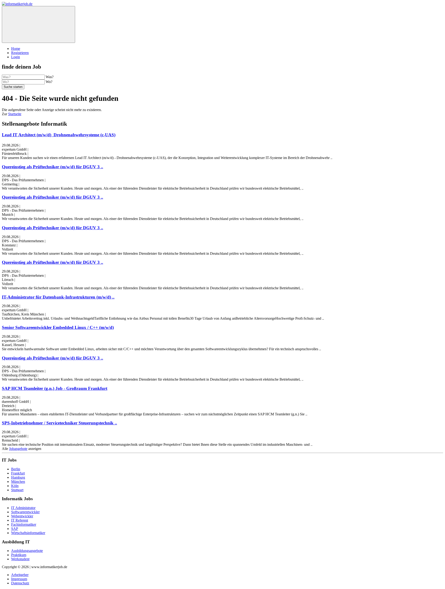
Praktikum (18, 555)
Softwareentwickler (25, 512)
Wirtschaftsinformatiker (28, 533)
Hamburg (18, 477)
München (18, 482)
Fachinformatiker (23, 524)
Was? (50, 77)
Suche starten (13, 87)
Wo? (49, 82)
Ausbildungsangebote (27, 551)
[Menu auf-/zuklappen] (38, 24)
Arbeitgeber (20, 575)
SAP (14, 529)
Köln (15, 486)
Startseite (14, 114)
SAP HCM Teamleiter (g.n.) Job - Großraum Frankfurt (54, 388)
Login (15, 57)
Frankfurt (18, 473)
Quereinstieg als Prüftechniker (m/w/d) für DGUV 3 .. (52, 166)
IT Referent (19, 520)
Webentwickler (22, 516)
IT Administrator (23, 508)
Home (15, 49)
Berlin (15, 469)
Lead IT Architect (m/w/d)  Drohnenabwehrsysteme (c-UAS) (58, 134)
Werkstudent (20, 559)
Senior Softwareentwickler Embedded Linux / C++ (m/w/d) (58, 327)
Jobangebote (18, 449)
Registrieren (20, 53)
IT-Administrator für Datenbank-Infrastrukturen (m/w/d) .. (58, 297)
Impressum (19, 579)
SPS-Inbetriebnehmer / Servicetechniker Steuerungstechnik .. (59, 422)
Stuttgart (17, 490)
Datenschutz (20, 583)
